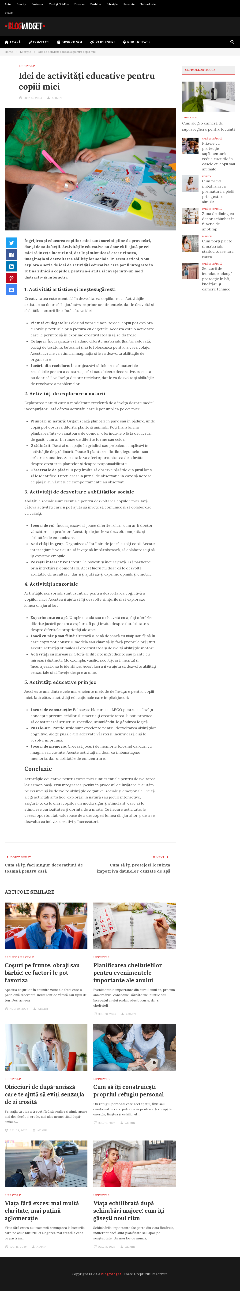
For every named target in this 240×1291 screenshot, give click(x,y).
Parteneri (104, 42)
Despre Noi (71, 42)
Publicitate (138, 42)
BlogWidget (111, 1274)
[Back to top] (227, 1278)
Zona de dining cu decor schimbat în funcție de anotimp (218, 221)
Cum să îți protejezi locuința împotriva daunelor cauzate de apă (133, 868)
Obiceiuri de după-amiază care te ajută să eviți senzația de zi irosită (44, 1094)
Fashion (95, 4)
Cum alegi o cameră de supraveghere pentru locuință (208, 126)
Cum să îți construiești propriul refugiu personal (128, 1090)
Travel (9, 12)
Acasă (14, 42)
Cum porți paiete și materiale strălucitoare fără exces (217, 249)
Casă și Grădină (59, 4)
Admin (57, 98)
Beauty (21, 4)
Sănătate (129, 4)
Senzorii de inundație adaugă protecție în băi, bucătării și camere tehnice (217, 278)
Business (37, 4)
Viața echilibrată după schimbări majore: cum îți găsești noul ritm (128, 1211)
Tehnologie (148, 4)
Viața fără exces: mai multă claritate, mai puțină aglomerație (42, 1211)
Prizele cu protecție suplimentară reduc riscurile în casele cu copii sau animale (218, 156)
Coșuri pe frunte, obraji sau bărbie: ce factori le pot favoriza (42, 973)
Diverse (79, 4)
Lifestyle (112, 4)
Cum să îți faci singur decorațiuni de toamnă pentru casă (44, 868)
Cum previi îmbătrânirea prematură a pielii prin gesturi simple (218, 191)
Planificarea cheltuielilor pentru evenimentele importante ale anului (127, 973)
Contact (40, 42)
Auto (8, 4)
